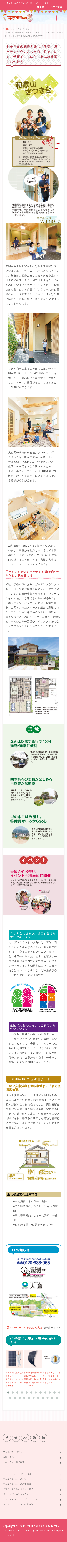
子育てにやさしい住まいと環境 (18, 1489)
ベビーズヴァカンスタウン (16, 1494)
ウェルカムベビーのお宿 (15, 1479)
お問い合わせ (9, 1457)
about (40, 6)
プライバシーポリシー (13, 1452)
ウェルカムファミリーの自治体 (18, 1504)
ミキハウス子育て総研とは (16, 1462)
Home (9, 29)
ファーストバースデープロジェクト (20, 1499)
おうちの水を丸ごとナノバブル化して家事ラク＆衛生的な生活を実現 (51, 1377)
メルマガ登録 (55, 6)
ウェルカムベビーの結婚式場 (17, 1483)
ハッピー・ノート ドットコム (17, 1474)
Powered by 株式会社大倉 (26, 1327)
